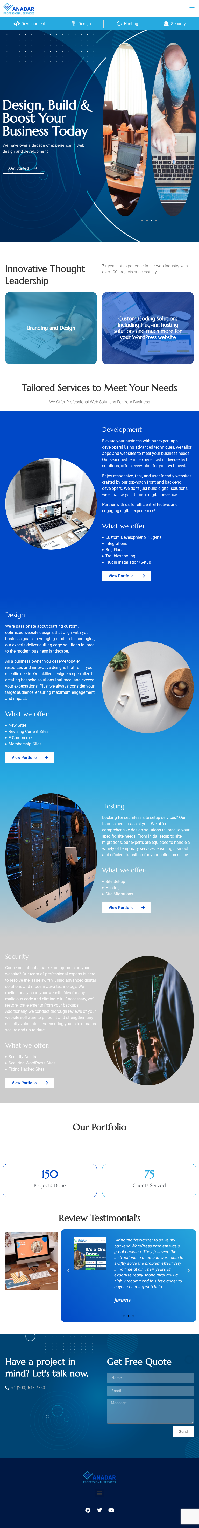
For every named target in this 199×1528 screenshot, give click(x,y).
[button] (192, 7)
